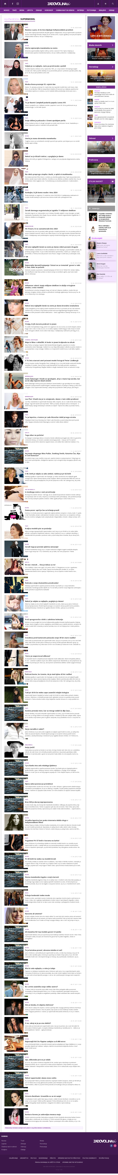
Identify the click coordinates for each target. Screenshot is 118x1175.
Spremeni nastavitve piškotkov (69, 1158)
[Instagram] (17, 3)
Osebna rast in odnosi (65, 10)
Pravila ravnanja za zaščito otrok (47, 1162)
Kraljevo (102, 10)
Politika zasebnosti (90, 1158)
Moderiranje (43, 1158)
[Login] (98, 3)
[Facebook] (12, 3)
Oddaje (111, 10)
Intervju (80, 10)
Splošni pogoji (104, 1158)
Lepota (30, 10)
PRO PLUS (34, 1158)
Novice (6, 10)
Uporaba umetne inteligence (72, 1162)
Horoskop (49, 10)
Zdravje (39, 10)
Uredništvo (24, 1158)
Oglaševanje (13, 1158)
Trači (14, 10)
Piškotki (53, 1158)
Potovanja (91, 10)
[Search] (112, 3)
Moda (22, 10)
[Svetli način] (105, 3)
